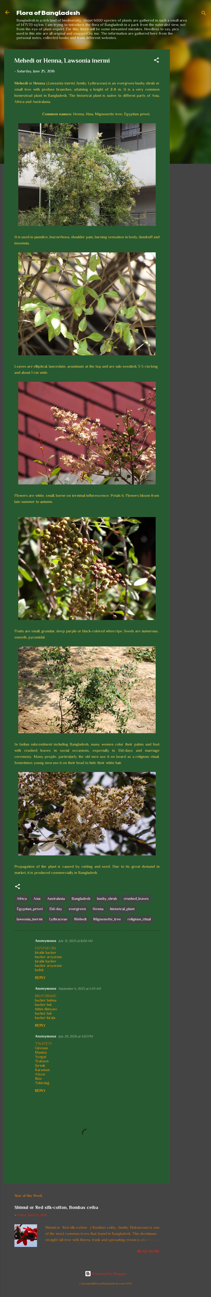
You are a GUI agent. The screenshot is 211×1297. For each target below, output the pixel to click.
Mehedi (80, 919)
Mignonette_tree (107, 919)
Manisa (41, 1052)
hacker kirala (45, 1017)
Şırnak (40, 1065)
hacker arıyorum (48, 957)
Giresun (41, 1048)
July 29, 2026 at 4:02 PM (75, 1036)
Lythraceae (58, 919)
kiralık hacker (45, 952)
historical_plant (122, 909)
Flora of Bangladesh (48, 12)
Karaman (42, 1069)
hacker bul (43, 1004)
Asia (36, 898)
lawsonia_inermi (29, 919)
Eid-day (55, 909)
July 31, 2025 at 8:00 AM (75, 941)
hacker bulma (45, 1000)
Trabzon (42, 1061)
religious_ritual (139, 919)
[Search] (204, 14)
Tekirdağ (42, 1083)
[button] (156, 61)
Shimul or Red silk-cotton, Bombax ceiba (56, 1207)
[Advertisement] (190, 126)
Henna (98, 909)
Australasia (56, 898)
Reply (40, 978)
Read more (148, 1251)
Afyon (40, 1074)
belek (39, 970)
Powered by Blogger (108, 1273)
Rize (38, 1078)
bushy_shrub (107, 898)
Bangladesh (81, 898)
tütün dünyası (46, 1009)
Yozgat (40, 1056)
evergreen (77, 909)
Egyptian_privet (30, 909)
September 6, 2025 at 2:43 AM (79, 988)
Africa (22, 898)
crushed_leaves (136, 898)
